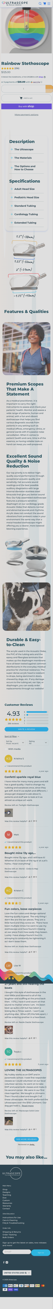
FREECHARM (26, 644)
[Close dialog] (46, 626)
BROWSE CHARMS (26, 677)
